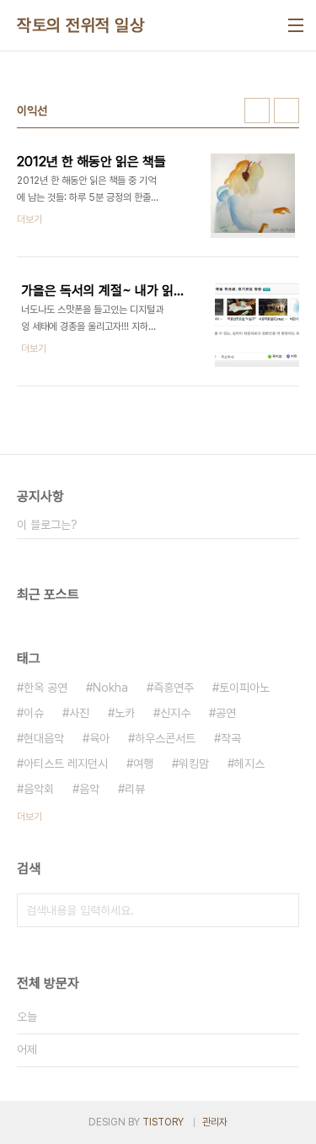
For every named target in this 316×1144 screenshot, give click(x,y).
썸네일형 (257, 110)
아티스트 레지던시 (66, 763)
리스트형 (286, 110)
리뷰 (135, 789)
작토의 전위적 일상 (80, 25)
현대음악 (44, 738)
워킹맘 (194, 763)
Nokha (110, 687)
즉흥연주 (173, 687)
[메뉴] (296, 25)
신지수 (175, 713)
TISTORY (163, 1122)
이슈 (34, 713)
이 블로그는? (47, 525)
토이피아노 (244, 687)
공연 (226, 713)
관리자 (215, 1122)
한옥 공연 (45, 687)
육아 (99, 738)
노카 (125, 713)
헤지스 (249, 763)
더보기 (29, 817)
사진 (79, 713)
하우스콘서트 (165, 738)
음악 (89, 789)
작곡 (231, 738)
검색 (282, 910)
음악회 (39, 789)
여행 (143, 763)
